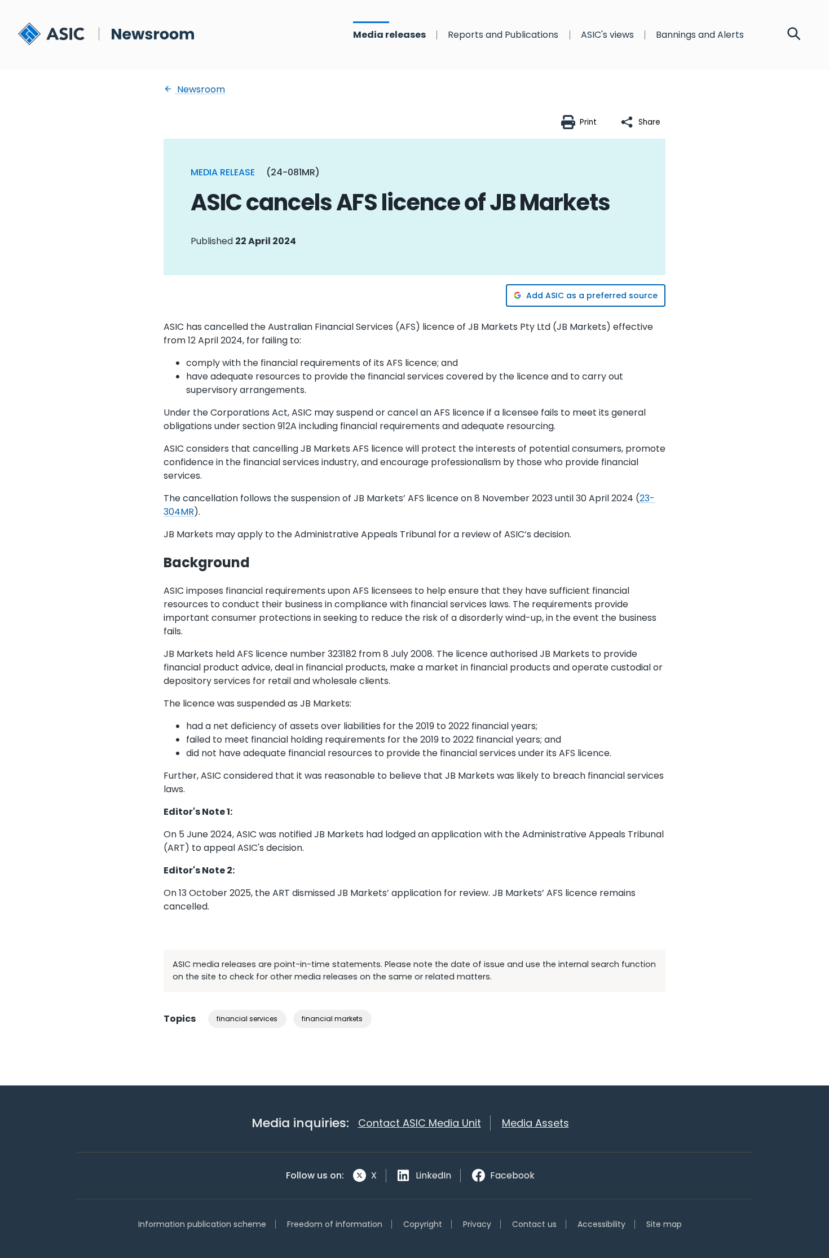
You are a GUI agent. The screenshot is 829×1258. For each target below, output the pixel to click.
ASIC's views (607, 34)
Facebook (512, 1175)
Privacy (477, 1224)
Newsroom (200, 89)
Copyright (422, 1224)
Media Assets (535, 1123)
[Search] (794, 35)
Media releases (389, 34)
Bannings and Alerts (700, 34)
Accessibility (601, 1224)
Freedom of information (334, 1224)
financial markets (332, 1018)
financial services (247, 1018)
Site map (664, 1224)
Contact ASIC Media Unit (419, 1123)
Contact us (534, 1224)
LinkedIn (433, 1175)
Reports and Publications (503, 34)
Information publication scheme (202, 1224)
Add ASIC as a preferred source (592, 295)
